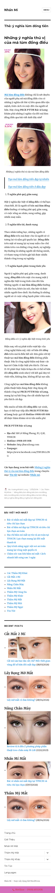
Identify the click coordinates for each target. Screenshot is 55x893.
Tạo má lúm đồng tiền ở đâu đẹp (27, 186)
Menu (46, 10)
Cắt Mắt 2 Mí (13, 577)
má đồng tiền (13, 495)
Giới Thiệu (9, 839)
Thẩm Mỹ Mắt (14, 599)
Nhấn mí (35, 475)
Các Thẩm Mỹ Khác (17, 573)
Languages (10, 872)
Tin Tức (11, 610)
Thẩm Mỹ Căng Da (17, 592)
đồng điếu (18, 492)
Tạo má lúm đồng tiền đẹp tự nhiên (28, 179)
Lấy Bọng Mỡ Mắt (16, 580)
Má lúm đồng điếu (14, 94)
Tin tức (13, 475)
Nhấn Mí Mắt (14, 588)
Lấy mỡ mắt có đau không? (21, 700)
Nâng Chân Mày (15, 584)
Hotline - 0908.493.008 (29, 889)
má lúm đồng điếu (27, 495)
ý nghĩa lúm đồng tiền (33, 498)
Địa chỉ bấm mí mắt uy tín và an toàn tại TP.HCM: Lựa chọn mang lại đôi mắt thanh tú (28, 538)
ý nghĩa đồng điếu (15, 498)
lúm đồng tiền (29, 492)
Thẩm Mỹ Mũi (14, 603)
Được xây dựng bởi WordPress (27, 881)
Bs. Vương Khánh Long (18, 489)
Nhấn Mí (11, 10)
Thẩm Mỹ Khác (15, 595)
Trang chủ (9, 833)
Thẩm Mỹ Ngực (15, 607)
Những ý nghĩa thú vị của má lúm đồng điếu (26, 40)
